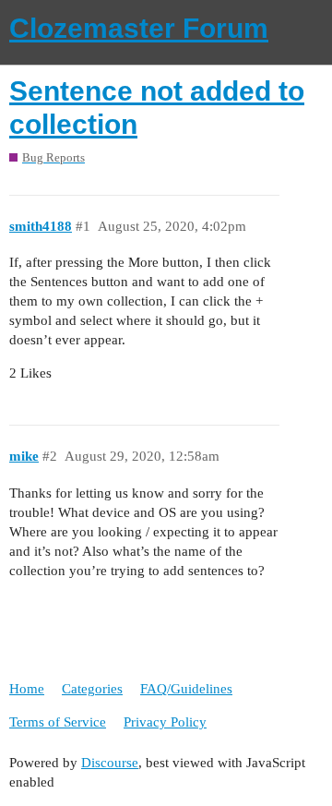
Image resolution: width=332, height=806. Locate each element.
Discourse (109, 762)
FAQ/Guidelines (186, 688)
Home (26, 688)
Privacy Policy (165, 722)
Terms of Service (57, 722)
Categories (92, 688)
